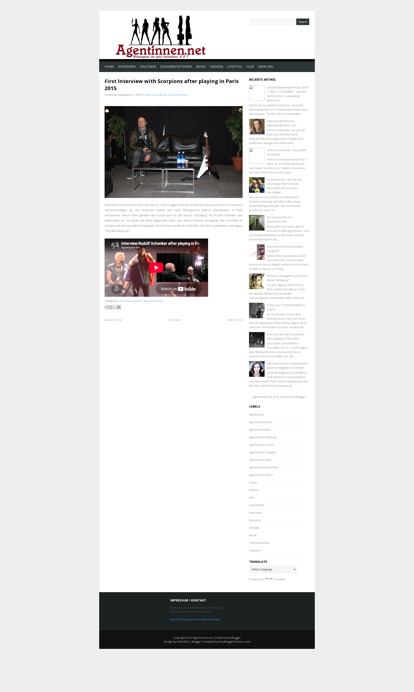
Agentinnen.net (203, 638)
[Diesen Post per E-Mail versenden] (106, 307)
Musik (200, 66)
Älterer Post (235, 320)
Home (109, 66)
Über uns (265, 66)
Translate (279, 579)
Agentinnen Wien (260, 460)
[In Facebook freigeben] (119, 307)
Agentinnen (256, 414)
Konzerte (255, 520)
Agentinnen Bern (260, 430)
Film (250, 66)
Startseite (175, 320)
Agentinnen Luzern (261, 445)
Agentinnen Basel (260, 422)
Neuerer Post (113, 320)
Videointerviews (178, 95)
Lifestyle (234, 66)
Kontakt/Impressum (121, 79)
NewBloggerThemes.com (234, 641)
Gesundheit (256, 505)
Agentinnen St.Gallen (262, 452)
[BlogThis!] (110, 307)
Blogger (301, 397)
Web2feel (183, 641)
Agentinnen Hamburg (262, 437)
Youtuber (148, 66)
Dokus (253, 482)
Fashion (216, 66)
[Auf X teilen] (115, 307)
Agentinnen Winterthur (264, 467)
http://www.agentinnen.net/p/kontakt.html (195, 619)
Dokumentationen (176, 66)
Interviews (127, 66)
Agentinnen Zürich (261, 475)
